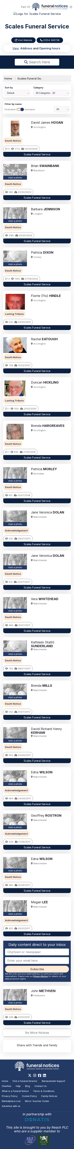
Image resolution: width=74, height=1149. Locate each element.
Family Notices (49, 1096)
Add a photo (15, 177)
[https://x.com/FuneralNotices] (29, 1075)
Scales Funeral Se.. (29, 78)
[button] (37, 137)
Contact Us (40, 1086)
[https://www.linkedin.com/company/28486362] (44, 1075)
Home (8, 78)
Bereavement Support (53, 1081)
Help (18, 1086)
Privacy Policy (9, 1096)
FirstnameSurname (20, 109)
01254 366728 (51, 40)
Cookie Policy (29, 1096)
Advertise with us (11, 1106)
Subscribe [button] (37, 969)
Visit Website (24, 40)
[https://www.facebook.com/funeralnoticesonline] (39, 1075)
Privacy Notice (40, 976)
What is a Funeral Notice (15, 1091)
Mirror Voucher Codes (37, 1101)
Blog (27, 1086)
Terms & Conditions (43, 1091)
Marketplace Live (11, 1101)
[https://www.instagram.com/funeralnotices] (34, 1075)
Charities (6, 1086)
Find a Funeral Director (25, 1081)
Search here (39, 62)
